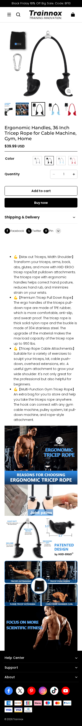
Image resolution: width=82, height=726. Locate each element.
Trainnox (18, 719)
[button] (9, 14)
